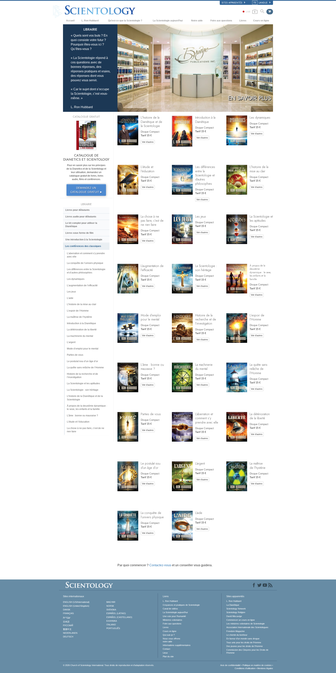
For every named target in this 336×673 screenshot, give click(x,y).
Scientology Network (236, 608)
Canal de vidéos (170, 608)
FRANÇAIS (68, 613)
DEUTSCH (68, 636)
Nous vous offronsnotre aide (171, 639)
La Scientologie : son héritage (206, 267)
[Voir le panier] (269, 11)
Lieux (165, 653)
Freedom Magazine (235, 631)
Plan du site (168, 656)
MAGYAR (110, 602)
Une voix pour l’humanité (174, 616)
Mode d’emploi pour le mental (151, 317)
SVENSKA (111, 609)
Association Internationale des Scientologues (247, 627)
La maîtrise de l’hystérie (257, 465)
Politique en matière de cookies (257, 665)
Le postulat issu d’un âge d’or (150, 465)
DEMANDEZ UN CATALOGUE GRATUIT (86, 189)
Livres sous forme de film (79, 233)
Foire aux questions (221, 20)
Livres (242, 20)
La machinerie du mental (204, 366)
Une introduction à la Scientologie (83, 239)
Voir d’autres (148, 142)
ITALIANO (111, 624)
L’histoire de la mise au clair (259, 169)
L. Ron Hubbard (90, 20)
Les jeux (200, 216)
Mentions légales (265, 668)
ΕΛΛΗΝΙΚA (111, 621)
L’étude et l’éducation (147, 169)
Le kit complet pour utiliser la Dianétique (81, 225)
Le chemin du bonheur (236, 635)
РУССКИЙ (68, 625)
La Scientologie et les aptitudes (261, 218)
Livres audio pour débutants (80, 216)
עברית (66, 617)
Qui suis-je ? (169, 635)
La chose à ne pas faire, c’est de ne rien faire (152, 220)
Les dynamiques (260, 117)
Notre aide (197, 20)
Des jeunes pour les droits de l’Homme (244, 646)
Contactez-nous (160, 565)
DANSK (66, 609)
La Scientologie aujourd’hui (168, 20)
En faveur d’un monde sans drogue (242, 638)
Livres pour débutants (77, 210)
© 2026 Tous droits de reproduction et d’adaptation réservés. (108, 665)
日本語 (66, 621)
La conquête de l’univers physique (152, 514)
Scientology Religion (235, 612)
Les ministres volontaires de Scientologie (245, 623)
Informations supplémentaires (177, 645)
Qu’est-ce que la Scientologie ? (125, 20)
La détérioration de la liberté (260, 416)
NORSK (110, 606)
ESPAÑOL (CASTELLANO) (119, 617)
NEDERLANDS (70, 633)
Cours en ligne (261, 20)
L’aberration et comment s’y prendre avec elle (206, 418)
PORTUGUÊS (113, 628)
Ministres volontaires (172, 620)
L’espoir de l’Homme (257, 317)
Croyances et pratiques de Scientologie (181, 605)
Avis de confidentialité (230, 665)
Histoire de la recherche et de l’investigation (205, 319)
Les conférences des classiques (83, 246)
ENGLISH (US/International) (76, 602)
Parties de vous (151, 414)
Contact (166, 649)
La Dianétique (232, 605)
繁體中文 (67, 629)
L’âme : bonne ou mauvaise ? (152, 366)
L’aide (198, 512)
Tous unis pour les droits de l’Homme (243, 642)
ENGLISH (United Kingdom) (76, 606)
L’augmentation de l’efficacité (152, 267)
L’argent (200, 463)
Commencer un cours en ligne (240, 620)
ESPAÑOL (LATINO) (116, 613)
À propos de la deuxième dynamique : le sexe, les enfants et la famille (260, 272)
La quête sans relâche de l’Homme (258, 368)
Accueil (70, 20)
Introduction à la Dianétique (205, 119)
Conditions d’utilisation (245, 668)
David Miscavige (234, 616)
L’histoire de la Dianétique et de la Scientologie (151, 121)
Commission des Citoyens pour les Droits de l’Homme (247, 651)
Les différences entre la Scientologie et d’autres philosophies (205, 175)
